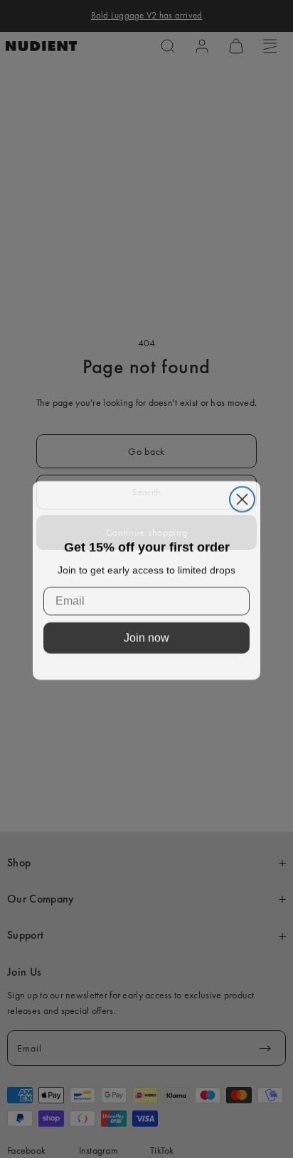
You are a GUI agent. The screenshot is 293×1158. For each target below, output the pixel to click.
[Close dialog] (242, 497)
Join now (146, 636)
